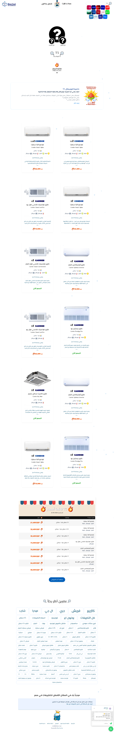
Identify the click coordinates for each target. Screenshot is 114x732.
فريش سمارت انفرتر (24, 628)
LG (25, 674)
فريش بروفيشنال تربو (49, 662)
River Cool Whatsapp (111, 729)
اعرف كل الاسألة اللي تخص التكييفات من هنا (79, 704)
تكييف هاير (100, 16)
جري (62, 611)
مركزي (30, 632)
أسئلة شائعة (50, 723)
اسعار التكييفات (38, 618)
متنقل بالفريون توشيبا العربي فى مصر (84, 645)
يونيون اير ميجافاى (90, 674)
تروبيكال (93, 678)
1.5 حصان (22, 618)
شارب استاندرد (92, 650)
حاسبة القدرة (42, 723)
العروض (57, 723)
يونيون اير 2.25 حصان (76, 641)
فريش (76, 611)
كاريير (91, 611)
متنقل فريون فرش (63, 645)
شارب (22, 611)
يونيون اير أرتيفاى (55, 650)
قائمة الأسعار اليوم (64, 723)
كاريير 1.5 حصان (91, 662)
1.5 (19, 674)
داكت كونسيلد (91, 654)
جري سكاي (22, 670)
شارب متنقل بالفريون (69, 670)
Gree (70, 654)
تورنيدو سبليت (64, 678)
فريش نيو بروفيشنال (46, 658)
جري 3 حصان (76, 674)
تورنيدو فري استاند (50, 678)
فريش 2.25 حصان (36, 654)
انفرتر (35, 623)
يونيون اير (69, 618)
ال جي (49, 611)
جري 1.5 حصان (77, 662)
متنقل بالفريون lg (90, 658)
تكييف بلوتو (96, 16)
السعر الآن (37, 288)
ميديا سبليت (42, 674)
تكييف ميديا (105, 16)
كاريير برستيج (35, 670)
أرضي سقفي (22, 658)
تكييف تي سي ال (98, 12)
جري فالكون (64, 662)
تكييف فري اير (89, 12)
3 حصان (93, 632)
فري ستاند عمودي (89, 623)
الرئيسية (73, 723)
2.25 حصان (51, 628)
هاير (94, 628)
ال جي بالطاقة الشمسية (88, 670)
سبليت (20, 632)
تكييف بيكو (91, 16)
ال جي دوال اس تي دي (89, 666)
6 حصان (38, 678)
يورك (43, 623)
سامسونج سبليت (57, 682)
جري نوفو (33, 650)
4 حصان (67, 650)
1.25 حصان (69, 632)
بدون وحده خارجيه (23, 666)
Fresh (59, 658)
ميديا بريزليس (23, 662)
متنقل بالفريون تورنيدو (58, 623)
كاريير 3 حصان (33, 645)
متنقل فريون (76, 637)
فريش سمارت (39, 628)
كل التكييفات (87, 618)
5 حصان (64, 637)
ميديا (35, 611)
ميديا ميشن (58, 641)
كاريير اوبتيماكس (83, 628)
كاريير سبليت (46, 666)
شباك (92, 641)
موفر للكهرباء (22, 650)
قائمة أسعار (57, 70)
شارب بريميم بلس (74, 666)
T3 (57, 53)
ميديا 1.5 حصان (41, 632)
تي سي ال (80, 654)
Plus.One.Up (60, 728)
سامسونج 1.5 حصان (59, 666)
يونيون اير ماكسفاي (51, 670)
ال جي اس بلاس (64, 674)
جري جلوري (40, 637)
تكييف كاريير (93, 7)
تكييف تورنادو (103, 12)
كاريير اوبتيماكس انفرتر (73, 658)
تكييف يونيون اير (107, 12)
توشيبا (43, 650)
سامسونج (74, 623)
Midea (33, 674)
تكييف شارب (98, 7)
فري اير (62, 628)
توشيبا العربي (60, 654)
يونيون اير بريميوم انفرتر (24, 678)
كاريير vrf (75, 678)
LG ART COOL (52, 637)
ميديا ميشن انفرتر (42, 641)
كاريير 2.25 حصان (90, 637)
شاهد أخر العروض (57, 579)
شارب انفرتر (81, 632)
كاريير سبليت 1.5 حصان (25, 637)
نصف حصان (21, 645)
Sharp (84, 678)
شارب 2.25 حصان (56, 632)
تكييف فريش (107, 7)
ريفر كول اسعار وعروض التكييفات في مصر (9, 4)
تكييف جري (103, 7)
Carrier (35, 662)
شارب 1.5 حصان (23, 623)
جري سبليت (35, 666)
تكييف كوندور (93, 12)
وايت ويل (48, 654)
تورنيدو (54, 618)
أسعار (52, 674)
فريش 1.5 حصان (24, 641)
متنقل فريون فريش (47, 645)
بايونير (33, 658)
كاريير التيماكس (78, 650)
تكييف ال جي (89, 7)
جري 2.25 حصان (22, 654)
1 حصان (70, 628)
